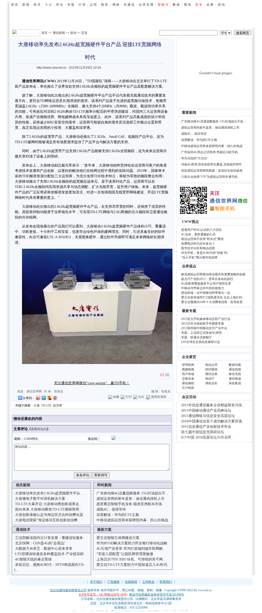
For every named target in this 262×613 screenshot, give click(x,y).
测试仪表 (211, 374)
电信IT (209, 378)
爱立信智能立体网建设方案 (117, 538)
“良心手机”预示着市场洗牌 (199, 257)
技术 (147, 95)
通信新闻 (59, 33)
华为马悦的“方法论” (194, 158)
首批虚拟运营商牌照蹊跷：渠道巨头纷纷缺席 (212, 170)
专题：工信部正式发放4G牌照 (201, 333)
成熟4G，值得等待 (111, 509)
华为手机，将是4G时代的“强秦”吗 (204, 253)
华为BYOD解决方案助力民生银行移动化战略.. (132, 543)
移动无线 (235, 374)
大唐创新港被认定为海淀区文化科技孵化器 (49, 515)
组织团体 (211, 369)
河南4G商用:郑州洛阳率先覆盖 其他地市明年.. (212, 164)
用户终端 (188, 374)
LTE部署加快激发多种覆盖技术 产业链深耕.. (50, 554)
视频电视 (188, 369)
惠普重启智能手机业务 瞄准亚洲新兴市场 (129, 504)
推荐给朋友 (159, 397)
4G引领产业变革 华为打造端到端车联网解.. (130, 548)
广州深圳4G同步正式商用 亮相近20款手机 (209, 152)
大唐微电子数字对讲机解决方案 (40, 499)
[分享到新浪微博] (38, 397)
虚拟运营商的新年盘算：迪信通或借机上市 (130, 499)
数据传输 (235, 365)
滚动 (73, 33)
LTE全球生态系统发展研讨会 (200, 342)
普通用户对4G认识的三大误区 (201, 230)
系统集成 (235, 383)
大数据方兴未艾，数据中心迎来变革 (43, 548)
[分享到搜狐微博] (49, 397)
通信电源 (235, 378)
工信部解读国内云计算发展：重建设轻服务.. (50, 538)
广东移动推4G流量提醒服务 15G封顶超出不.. (131, 493)
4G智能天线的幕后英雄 (33, 559)
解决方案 (155, 86)
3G (99, 137)
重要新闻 (189, 113)
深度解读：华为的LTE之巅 (117, 515)
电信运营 (211, 365)
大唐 (122, 81)
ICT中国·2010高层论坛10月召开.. (207, 437)
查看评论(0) (39, 429)
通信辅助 (188, 383)
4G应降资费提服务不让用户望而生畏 (206, 283)
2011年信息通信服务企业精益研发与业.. (212, 405)
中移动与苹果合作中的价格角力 (202, 288)
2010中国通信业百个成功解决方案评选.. (212, 421)
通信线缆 (235, 369)
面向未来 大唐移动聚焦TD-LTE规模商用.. (48, 509)
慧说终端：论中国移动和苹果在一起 (205, 293)
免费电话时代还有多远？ (198, 243)
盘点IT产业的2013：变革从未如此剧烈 (207, 279)
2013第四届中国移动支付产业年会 (204, 328)
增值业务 (211, 383)
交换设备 (188, 378)
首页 (44, 33)
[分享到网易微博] (55, 397)
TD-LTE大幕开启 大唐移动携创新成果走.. (48, 504)
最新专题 (189, 311)
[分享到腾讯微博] (43, 397)
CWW (49, 81)
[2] (167, 375)
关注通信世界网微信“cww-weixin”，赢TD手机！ (92, 383)
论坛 (141, 397)
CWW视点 (190, 222)
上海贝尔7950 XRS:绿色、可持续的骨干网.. (130, 559)
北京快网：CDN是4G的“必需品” (40, 543)
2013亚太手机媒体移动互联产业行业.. (206, 319)
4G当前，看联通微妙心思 (198, 234)
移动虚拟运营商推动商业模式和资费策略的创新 (213, 274)
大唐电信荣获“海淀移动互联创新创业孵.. (47, 520)
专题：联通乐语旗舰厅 (196, 337)
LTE (163, 81)
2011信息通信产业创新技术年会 (206, 427)
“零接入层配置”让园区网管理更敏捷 (124, 554)
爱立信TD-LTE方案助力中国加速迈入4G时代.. (132, 565)
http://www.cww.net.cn (52, 67)
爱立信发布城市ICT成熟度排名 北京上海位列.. (212, 297)
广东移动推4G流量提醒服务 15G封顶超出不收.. (213, 121)
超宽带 (57, 405)
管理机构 (188, 365)
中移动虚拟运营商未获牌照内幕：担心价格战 (132, 520)
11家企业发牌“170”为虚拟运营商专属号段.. (210, 177)
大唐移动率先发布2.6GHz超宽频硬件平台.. (48, 493)
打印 (129, 397)
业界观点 (189, 266)
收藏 (116, 397)
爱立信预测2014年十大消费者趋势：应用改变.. (212, 302)
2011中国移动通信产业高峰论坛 (206, 410)
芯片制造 (188, 388)
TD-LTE (46, 405)
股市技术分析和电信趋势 (198, 248)
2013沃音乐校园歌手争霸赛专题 (202, 323)
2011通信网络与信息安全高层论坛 (208, 416)
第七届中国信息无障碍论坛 (202, 432)
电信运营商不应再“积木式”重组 (202, 239)
